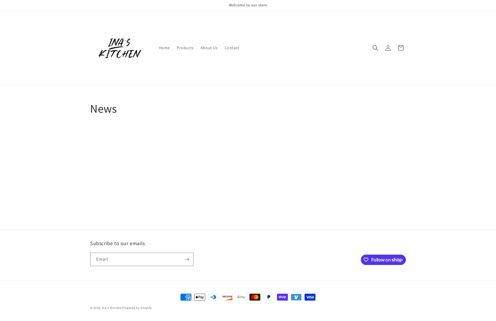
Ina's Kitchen (112, 308)
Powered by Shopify (137, 308)
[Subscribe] (187, 259)
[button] (375, 48)
